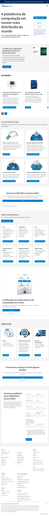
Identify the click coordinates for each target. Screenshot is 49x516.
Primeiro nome (29, 394)
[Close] (47, 503)
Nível (37, 406)
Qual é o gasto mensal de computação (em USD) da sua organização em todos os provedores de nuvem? (30, 422)
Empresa (38, 400)
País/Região (28, 413)
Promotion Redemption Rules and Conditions (10, 205)
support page (12, 407)
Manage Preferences (43, 513)
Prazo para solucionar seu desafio (40, 413)
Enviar (29, 439)
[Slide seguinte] (6, 113)
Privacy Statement (13, 511)
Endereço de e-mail (29, 400)
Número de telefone (40, 424)
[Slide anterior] (2, 113)
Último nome (38, 394)
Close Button (47, 1)
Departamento (29, 406)
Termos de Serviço (38, 32)
